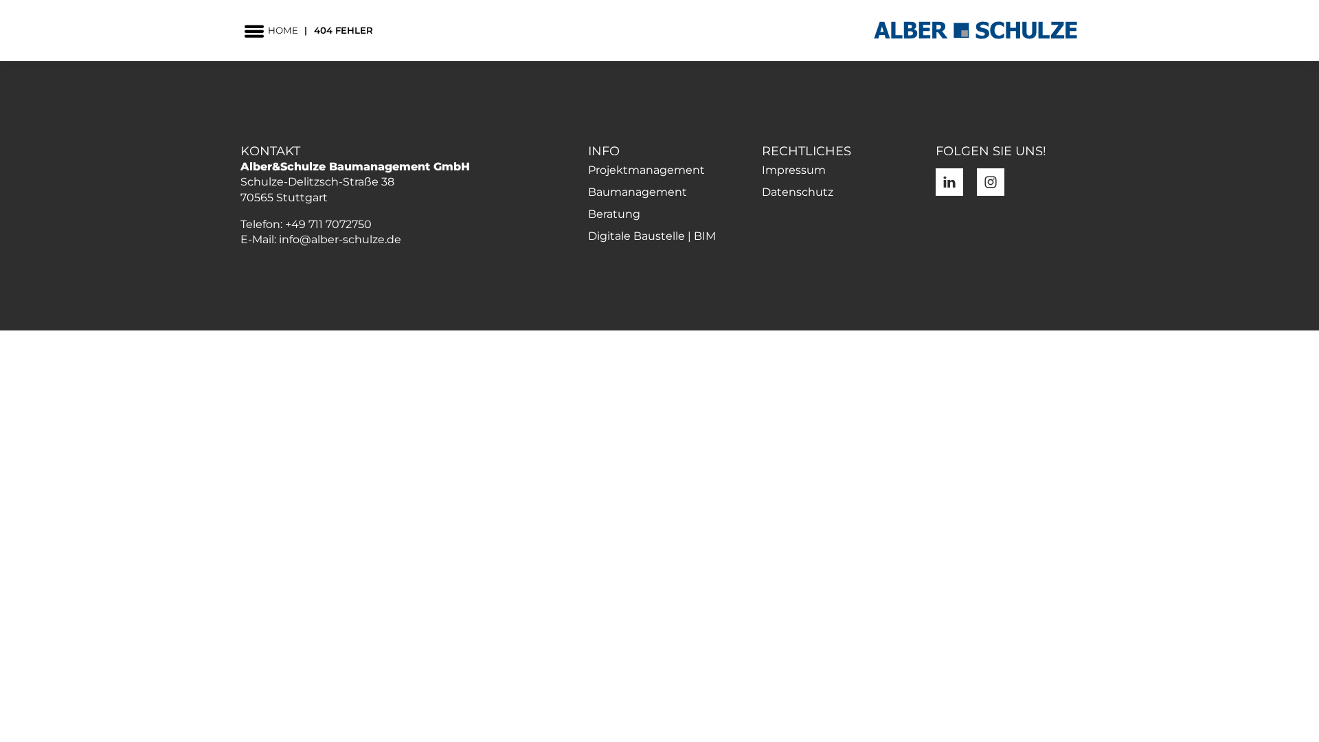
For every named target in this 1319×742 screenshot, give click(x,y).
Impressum (794, 170)
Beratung (614, 214)
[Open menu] (254, 31)
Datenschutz (797, 192)
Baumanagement (637, 192)
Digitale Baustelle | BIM (652, 236)
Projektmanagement (646, 170)
